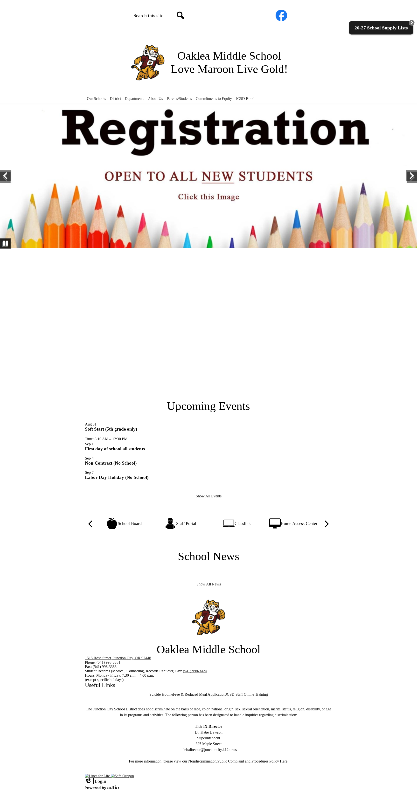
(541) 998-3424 (195, 671)
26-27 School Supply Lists (381, 27)
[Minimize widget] (411, 22)
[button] (96, 99)
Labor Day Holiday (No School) (116, 477)
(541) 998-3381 (108, 662)
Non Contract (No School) (111, 463)
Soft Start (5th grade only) (111, 429)
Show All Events (209, 496)
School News (208, 556)
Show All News (208, 584)
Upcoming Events (208, 405)
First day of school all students (115, 448)
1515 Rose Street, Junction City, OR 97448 (118, 658)
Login (95, 781)
